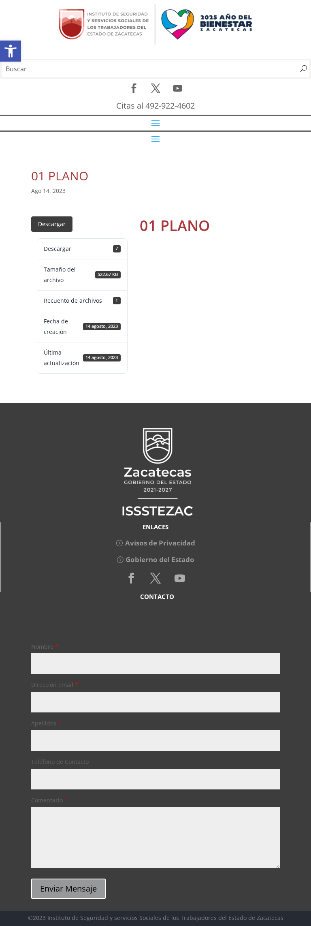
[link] (10, 51)
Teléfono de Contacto (60, 762)
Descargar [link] (52, 224)
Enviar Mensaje (68, 888)
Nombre (44, 646)
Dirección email (54, 685)
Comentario (49, 800)
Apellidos (46, 723)
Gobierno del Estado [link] (160, 559)
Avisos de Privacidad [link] (160, 542)
